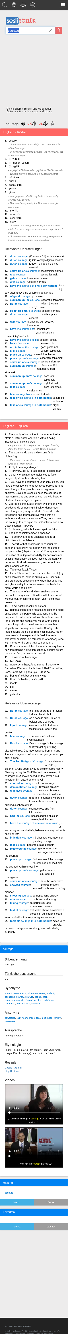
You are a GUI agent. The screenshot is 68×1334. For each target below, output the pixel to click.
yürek (12, 192)
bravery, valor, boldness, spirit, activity (35, 529)
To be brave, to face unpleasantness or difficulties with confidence (30, 538)
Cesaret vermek (36, 281)
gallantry (15, 694)
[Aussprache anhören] (32, 125)
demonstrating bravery (46, 895)
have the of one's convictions (33, 823)
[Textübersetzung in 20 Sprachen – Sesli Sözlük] (14, 5)
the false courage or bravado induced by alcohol (46, 712)
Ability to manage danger (23, 467)
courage (9, 1192)
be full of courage (45, 783)
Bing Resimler (12, 1071)
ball (12, 686)
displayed (21, 790)
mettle (13, 683)
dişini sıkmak (51, 383)
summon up (22, 366)
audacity (51, 993)
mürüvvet (14, 177)
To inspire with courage (23, 657)
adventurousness (36, 993)
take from (21, 394)
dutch (19, 256)
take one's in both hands (30, 397)
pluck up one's (24, 358)
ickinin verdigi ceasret (43, 305)
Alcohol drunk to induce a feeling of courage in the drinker (31, 728)
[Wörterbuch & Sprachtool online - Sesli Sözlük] (5, 5)
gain (18, 278)
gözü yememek (49, 347)
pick (18, 350)
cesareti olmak (48, 339)
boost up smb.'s (25, 310)
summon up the (25, 300)
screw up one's (24, 271)
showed (20, 885)
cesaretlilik (16, 218)
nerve (13, 690)
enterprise (10, 1003)
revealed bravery (49, 787)
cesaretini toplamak (52, 271)
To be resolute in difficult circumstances (41, 737)
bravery (20, 996)
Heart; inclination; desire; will (26, 679)
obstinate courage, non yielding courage (48, 839)
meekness (47, 1017)
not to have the (24, 347)
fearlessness (23, 1003)
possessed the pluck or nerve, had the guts (44, 817)
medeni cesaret (21, 162)
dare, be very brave (52, 881)
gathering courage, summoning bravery (41, 904)
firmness (35, 1003)
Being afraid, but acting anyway (28, 675)
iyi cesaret (37, 296)
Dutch (19, 303)
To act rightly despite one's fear (28, 606)
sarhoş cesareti (55, 256)
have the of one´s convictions (33, 285)
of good (20, 296)
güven (13, 221)
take (18, 274)
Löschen (50, 1202)
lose (18, 845)
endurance (48, 1000)
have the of (22, 329)
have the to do (24, 339)
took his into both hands (30, 921)
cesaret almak (42, 394)
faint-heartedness (26, 1017)
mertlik (14, 210)
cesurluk (15, 214)
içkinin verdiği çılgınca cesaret (46, 260)
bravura (29, 996)
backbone (10, 996)
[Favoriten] (51, 125)
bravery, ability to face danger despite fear (37, 470)
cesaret (13, 140)
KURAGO (15, 661)
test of (19, 910)
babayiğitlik (15, 184)
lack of (19, 343)
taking (19, 903)
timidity (57, 1017)
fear (38, 1017)
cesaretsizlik (47, 343)
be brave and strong (44, 899)
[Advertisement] (34, 71)
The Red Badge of (26, 761)
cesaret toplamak (51, 350)
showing (20, 895)
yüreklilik (17, 159)
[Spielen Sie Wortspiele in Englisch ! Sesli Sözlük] (23, 5)
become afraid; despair (40, 845)
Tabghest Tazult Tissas (23, 569)
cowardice (10, 1017)
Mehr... (17, 1202)
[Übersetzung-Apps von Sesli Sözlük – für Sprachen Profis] (33, 5)
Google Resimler (13, 1067)
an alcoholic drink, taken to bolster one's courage (44, 719)
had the (20, 816)
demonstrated (24, 787)
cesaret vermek (51, 310)
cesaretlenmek (49, 274)
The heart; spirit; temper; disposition (29, 533)
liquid (18, 725)
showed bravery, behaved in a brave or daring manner (35, 888)
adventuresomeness (15, 993)
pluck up (20, 354)
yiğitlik (16, 166)
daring (38, 996)
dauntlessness (12, 1000)
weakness (10, 1021)
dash (45, 996)
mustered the (23, 848)
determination (28, 1000)
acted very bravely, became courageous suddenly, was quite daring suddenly (35, 926)
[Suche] (58, 30)
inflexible (21, 837)
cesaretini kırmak (50, 361)
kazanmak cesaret (37, 278)
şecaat (13, 188)
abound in (21, 783)
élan (39, 1000)
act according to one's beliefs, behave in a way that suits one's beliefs (35, 830)
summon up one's (26, 376)
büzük (12, 181)
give (18, 282)
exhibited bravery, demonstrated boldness (47, 792)
